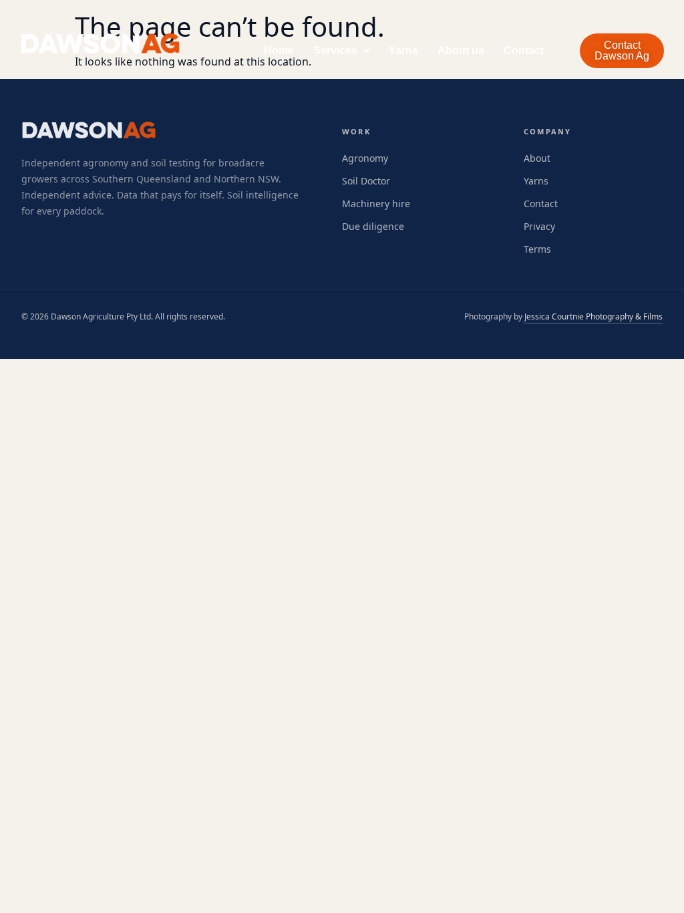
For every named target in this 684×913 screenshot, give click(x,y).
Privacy (539, 226)
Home (279, 50)
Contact (524, 50)
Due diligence (373, 226)
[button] (341, 51)
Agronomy (365, 158)
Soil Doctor (366, 180)
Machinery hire (376, 203)
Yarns (403, 50)
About (537, 158)
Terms (537, 249)
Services (335, 50)
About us (461, 50)
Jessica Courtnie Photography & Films (593, 316)
